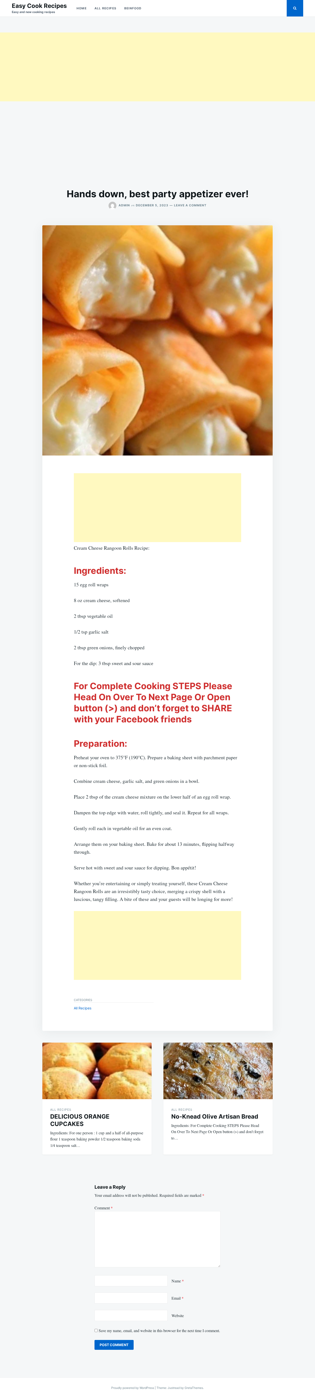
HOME (82, 8)
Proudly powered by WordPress (133, 1388)
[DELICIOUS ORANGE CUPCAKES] (97, 1071)
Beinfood (133, 8)
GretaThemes (194, 1388)
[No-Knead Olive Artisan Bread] (218, 1071)
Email (178, 1298)
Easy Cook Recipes (39, 5)
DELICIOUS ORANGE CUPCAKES (80, 1120)
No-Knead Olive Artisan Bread (214, 1116)
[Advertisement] (147, 66)
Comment (103, 1207)
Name (178, 1280)
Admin (124, 205)
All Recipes (105, 8)
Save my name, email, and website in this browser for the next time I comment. (159, 1330)
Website (178, 1315)
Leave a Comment (190, 205)
